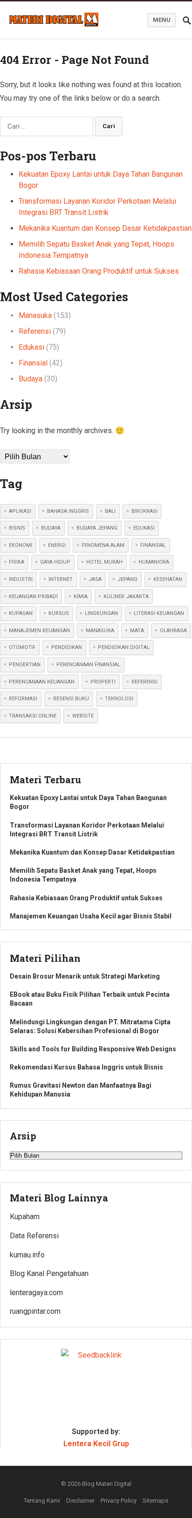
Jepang (127, 579)
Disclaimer (80, 1500)
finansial (153, 545)
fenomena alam (103, 545)
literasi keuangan (159, 613)
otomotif (22, 647)
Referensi (35, 331)
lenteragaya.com (36, 1292)
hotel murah (104, 562)
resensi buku (71, 699)
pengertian (25, 665)
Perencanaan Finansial (88, 665)
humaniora (153, 562)
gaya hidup (55, 562)
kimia (81, 596)
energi (57, 545)
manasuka (100, 631)
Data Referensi (34, 1235)
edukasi (144, 528)
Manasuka (35, 315)
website (83, 716)
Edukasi (31, 347)
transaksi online (32, 716)
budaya (51, 528)
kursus (58, 613)
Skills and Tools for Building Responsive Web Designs (93, 1049)
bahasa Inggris (68, 511)
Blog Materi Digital (106, 1483)
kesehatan (167, 579)
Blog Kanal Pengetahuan (49, 1273)
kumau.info (27, 1254)
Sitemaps (155, 1500)
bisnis (17, 528)
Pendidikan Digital (124, 647)
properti (103, 682)
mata (137, 631)
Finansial (33, 363)
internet (60, 579)
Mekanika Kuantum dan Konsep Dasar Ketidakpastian (105, 228)
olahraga (173, 631)
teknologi (119, 699)
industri (21, 579)
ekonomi (20, 545)
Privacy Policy (119, 1500)
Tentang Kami (42, 1500)
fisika (16, 562)
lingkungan (101, 613)
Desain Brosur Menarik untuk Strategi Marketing (85, 976)
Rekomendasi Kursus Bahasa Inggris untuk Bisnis (86, 1067)
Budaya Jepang (96, 528)
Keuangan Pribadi (33, 596)
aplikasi (20, 511)
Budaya (30, 378)
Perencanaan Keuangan (42, 682)
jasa (95, 579)
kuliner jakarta (126, 596)
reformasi (23, 699)
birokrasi (144, 511)
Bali (110, 511)
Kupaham (25, 1216)
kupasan (21, 613)
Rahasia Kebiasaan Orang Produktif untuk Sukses (99, 271)
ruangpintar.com (35, 1311)
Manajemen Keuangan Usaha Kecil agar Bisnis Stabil (90, 916)
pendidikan (66, 647)
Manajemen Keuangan (39, 631)
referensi (144, 682)
